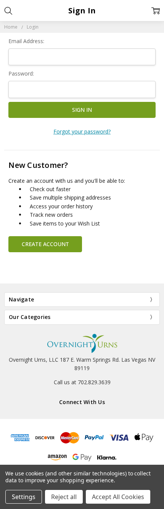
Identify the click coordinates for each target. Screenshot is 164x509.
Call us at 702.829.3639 (82, 382)
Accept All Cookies (118, 497)
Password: (21, 73)
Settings (23, 497)
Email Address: (26, 41)
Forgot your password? (82, 131)
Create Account (45, 244)
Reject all (64, 497)
